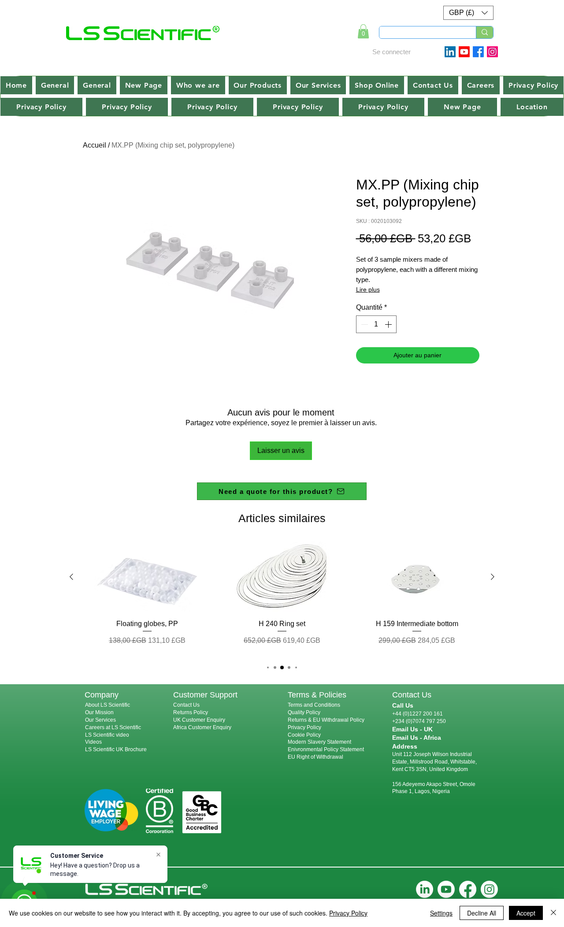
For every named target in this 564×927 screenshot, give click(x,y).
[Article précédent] (71, 576)
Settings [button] (441, 912)
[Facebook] (478, 51)
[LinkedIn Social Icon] (450, 51)
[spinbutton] (376, 324)
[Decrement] (363, 324)
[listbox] (468, 13)
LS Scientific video (107, 735)
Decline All (481, 912)
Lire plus (368, 289)
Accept (525, 912)
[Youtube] (464, 51)
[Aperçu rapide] (147, 576)
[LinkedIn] (424, 889)
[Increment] (389, 324)
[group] (282, 598)
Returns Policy (190, 712)
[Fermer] (553, 913)
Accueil (94, 145)
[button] (468, 13)
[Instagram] (492, 51)
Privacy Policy (304, 727)
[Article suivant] (492, 576)
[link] (363, 31)
